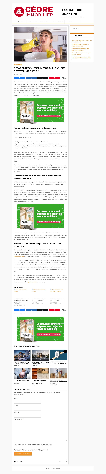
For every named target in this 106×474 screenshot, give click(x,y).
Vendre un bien (32, 22)
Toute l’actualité (19, 22)
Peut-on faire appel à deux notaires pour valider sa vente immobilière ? (39, 382)
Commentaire (18, 419)
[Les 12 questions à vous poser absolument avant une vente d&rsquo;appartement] (22, 293)
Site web (16, 412)
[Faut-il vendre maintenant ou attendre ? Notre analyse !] (22, 360)
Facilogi (58, 468)
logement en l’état (19, 256)
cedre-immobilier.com (72, 22)
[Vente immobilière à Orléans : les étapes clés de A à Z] (40, 360)
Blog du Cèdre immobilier (72, 12)
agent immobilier (32, 282)
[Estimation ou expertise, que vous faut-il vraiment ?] (40, 293)
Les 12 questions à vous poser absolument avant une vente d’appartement (21, 300)
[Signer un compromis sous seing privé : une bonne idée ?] (58, 359)
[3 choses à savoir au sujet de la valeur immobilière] (58, 293)
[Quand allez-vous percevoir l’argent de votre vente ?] (22, 378)
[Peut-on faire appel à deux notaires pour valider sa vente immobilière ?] (40, 378)
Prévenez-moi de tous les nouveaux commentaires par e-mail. (33, 445)
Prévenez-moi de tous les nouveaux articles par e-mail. (31, 450)
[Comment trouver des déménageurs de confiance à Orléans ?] (58, 378)
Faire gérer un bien (44, 22)
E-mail (16, 405)
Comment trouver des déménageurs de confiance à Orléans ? (58, 381)
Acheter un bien (58, 22)
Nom (16, 398)
